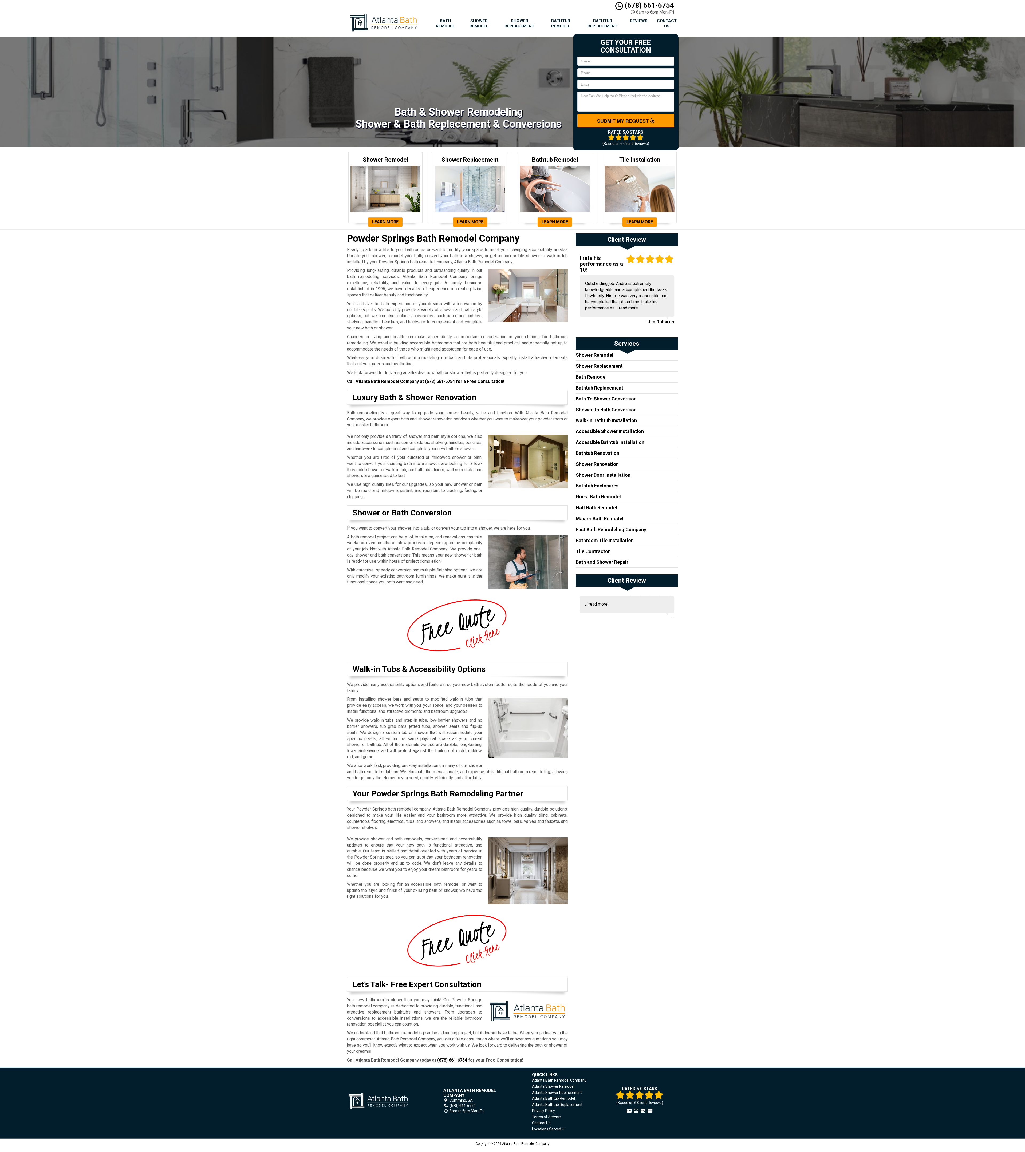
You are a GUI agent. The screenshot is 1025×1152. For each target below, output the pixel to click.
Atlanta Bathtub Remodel (553, 1098)
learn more (385, 221)
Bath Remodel (445, 23)
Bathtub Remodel (560, 23)
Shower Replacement (519, 23)
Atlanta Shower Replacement (557, 1092)
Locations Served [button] (547, 1129)
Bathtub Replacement (602, 23)
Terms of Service (546, 1117)
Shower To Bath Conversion (606, 409)
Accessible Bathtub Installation (610, 442)
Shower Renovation (597, 464)
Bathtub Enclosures (597, 485)
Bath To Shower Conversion (606, 399)
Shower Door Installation (603, 475)
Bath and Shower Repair (602, 562)
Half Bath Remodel (596, 507)
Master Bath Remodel (600, 518)
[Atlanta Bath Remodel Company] (385, 1101)
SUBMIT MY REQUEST (623, 120)
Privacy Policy (543, 1111)
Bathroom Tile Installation (605, 540)
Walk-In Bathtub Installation (606, 420)
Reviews (639, 20)
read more (628, 308)
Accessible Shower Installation (610, 431)
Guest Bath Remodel (598, 496)
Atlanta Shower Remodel (553, 1086)
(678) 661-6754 (648, 5)
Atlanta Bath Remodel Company (559, 1080)
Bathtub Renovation (597, 453)
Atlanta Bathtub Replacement (557, 1104)
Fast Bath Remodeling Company (611, 529)
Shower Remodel (479, 23)
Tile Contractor (593, 551)
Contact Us (667, 23)
